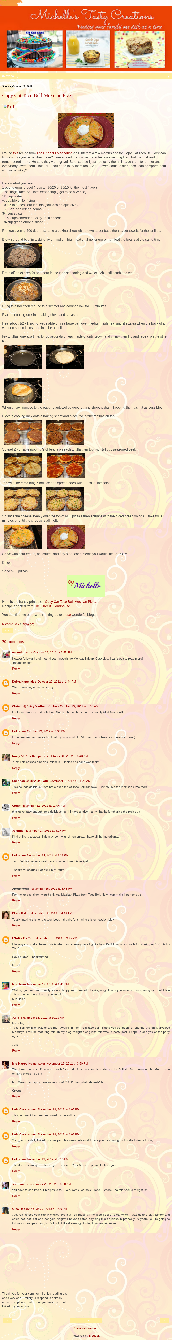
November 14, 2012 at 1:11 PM (47, 855)
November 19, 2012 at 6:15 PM (48, 1159)
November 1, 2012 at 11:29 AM (70, 781)
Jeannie (17, 830)
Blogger (94, 1335)
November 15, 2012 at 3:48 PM (51, 888)
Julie (16, 1017)
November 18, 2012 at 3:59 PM (67, 1063)
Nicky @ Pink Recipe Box (30, 756)
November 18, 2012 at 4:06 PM (58, 1134)
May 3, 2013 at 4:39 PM (51, 1208)
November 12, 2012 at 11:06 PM (43, 805)
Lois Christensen (24, 1109)
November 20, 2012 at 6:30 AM (50, 1184)
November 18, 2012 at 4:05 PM (58, 1109)
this (15, 153)
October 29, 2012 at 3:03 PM (46, 731)
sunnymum (20, 1184)
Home (86, 1320)
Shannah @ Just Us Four (30, 781)
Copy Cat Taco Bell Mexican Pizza (70, 602)
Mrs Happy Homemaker (28, 1063)
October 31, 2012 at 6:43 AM (69, 756)
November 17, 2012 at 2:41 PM (48, 984)
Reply (16, 668)
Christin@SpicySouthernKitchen (35, 706)
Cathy (16, 805)
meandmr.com (22, 652)
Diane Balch (20, 913)
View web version (86, 1328)
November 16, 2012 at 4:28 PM (51, 913)
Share (7, 630)
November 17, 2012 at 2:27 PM (56, 938)
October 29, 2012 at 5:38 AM (79, 706)
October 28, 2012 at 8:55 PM (52, 652)
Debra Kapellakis (24, 681)
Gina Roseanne (23, 1208)
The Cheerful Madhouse (54, 153)
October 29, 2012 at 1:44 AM (57, 681)
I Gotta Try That (23, 938)
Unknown (19, 731)
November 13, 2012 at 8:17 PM (45, 830)
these (67, 615)
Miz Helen (19, 984)
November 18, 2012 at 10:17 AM (42, 1017)
